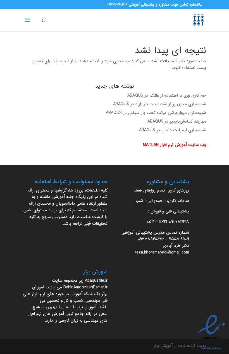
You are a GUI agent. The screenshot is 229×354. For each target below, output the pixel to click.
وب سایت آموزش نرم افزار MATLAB (174, 145)
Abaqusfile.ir (96, 280)
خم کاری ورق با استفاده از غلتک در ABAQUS (166, 95)
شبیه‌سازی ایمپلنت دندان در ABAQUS (172, 130)
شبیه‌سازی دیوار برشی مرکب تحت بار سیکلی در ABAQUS (156, 113)
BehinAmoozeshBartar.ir (85, 287)
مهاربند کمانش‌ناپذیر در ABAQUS (176, 121)
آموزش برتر (86, 307)
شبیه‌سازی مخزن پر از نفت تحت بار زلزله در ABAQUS (159, 104)
